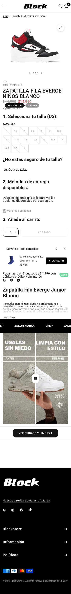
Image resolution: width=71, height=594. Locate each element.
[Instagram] (15, 510)
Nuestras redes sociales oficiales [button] (26, 500)
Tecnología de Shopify (56, 581)
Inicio (5, 16)
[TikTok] (33, 510)
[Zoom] (60, 27)
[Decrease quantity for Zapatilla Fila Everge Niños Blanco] (5, 232)
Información (13, 542)
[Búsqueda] (60, 6)
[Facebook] (5, 280)
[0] (65, 6)
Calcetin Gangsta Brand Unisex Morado (31, 256)
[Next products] (64, 248)
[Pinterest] (12, 280)
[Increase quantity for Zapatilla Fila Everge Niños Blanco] (15, 232)
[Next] (42, 73)
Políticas (10, 555)
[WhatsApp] (19, 280)
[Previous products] (56, 248)
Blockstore (12, 529)
